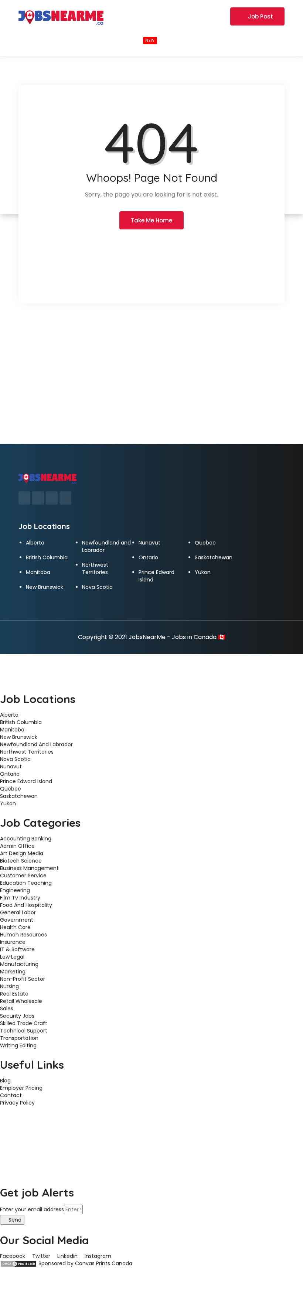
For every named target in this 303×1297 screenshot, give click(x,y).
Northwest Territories (95, 568)
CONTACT (213, 40)
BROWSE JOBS (130, 40)
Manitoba (38, 572)
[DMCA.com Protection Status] (18, 1263)
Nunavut (149, 542)
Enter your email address (32, 1209)
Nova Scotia (97, 587)
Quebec (205, 542)
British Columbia (47, 557)
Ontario (148, 557)
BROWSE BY (71, 40)
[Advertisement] (151, 388)
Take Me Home (151, 220)
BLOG (178, 40)
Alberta (35, 542)
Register (214, 16)
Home (33, 40)
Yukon (203, 572)
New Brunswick (44, 587)
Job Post (260, 16)
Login (186, 16)
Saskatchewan (213, 557)
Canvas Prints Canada (103, 1263)
